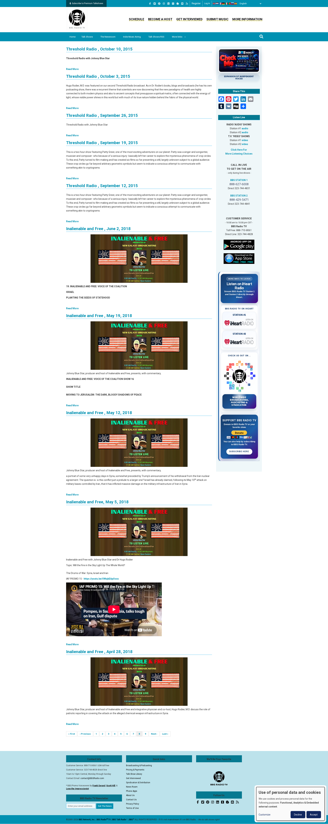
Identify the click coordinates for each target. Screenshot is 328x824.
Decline (298, 814)
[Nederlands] (217, 3)
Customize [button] (264, 814)
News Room (132, 787)
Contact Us (131, 799)
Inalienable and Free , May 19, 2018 (99, 315)
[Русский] (232, 3)
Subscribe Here (239, 451)
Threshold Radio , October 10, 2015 (99, 49)
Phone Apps (131, 791)
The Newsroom (107, 36)
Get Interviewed (189, 19)
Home (73, 36)
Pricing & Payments (135, 770)
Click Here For (239, 149)
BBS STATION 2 (239, 195)
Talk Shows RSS (156, 36)
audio (245, 128)
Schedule (136, 19)
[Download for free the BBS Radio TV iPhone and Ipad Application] (239, 258)
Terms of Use (132, 808)
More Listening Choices (238, 153)
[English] (214, 3)
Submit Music (217, 19)
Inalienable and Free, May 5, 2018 (97, 502)
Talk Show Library (134, 774)
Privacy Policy (132, 804)
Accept (314, 814)
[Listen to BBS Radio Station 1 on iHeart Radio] (239, 322)
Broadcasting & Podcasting (139, 765)
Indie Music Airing (132, 36)
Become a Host (160, 19)
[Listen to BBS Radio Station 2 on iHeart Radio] (239, 341)
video (245, 140)
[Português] (229, 3)
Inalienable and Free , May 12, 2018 (99, 412)
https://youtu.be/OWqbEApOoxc (101, 578)
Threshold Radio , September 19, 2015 (102, 142)
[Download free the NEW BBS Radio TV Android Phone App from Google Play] (239, 244)
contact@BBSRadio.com (92, 778)
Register (196, 3)
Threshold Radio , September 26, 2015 (102, 115)
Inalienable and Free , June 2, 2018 (98, 228)
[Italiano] (226, 3)
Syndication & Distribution (138, 782)
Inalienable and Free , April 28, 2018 (99, 651)
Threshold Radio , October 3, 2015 (98, 76)
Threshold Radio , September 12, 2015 (102, 185)
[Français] (220, 3)
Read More (72, 69)
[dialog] (290, 804)
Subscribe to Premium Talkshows (87, 3)
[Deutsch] (223, 3)
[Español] (235, 3)
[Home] (77, 19)
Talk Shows (87, 36)
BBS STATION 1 (239, 180)
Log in (207, 3)
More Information (247, 19)
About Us (130, 795)
